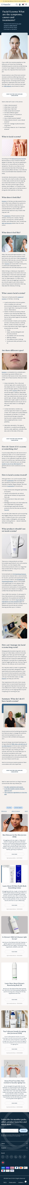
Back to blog (16, 811)
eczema (15, 390)
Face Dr (6, 510)
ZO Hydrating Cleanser (19, 574)
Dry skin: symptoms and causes (13, 787)
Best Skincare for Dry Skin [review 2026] (14, 836)
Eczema (4, 201)
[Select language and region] (3, 1162)
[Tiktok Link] (24, 1156)
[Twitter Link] (20, 1156)
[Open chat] (25, 1181)
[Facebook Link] (7, 1156)
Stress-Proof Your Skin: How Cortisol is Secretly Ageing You (14, 1082)
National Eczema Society (18, 158)
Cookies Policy (22, 1182)
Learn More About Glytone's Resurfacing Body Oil (14, 984)
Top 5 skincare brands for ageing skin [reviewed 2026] (14, 1032)
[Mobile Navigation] (26, 4)
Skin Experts (7, 86)
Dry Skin (9, 807)
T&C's (4, 1182)
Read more (14, 854)
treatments (10, 480)
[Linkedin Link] (15, 1156)
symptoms (7, 216)
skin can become (7, 223)
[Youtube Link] (11, 1156)
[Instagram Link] (2, 1156)
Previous (4, 811)
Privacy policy (12, 1182)
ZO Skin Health (18, 807)
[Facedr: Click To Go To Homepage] (6, 4)
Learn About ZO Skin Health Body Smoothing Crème (14, 887)
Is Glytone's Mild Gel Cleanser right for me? (14, 938)
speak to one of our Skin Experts (11, 464)
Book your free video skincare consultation (14, 95)
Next (26, 811)
